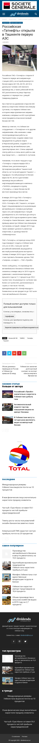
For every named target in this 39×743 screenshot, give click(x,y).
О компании (16, 736)
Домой (4, 19)
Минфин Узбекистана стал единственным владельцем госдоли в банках (24, 578)
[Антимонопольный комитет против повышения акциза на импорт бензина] (7, 407)
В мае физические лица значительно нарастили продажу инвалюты (19, 498)
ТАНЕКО (22, 338)
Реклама (24, 736)
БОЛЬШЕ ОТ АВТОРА (12, 386)
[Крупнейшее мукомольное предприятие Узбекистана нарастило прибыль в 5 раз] (6, 565)
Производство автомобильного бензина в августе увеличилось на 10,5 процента (24, 554)
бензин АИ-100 (13, 338)
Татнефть (30, 338)
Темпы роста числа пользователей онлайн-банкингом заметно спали (18, 521)
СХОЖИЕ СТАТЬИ (11, 384)
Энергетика (12, 19)
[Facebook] (13, 641)
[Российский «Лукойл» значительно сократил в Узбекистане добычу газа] (7, 394)
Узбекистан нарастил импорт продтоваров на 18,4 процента (23, 588)
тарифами (9, 316)
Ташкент (6, 341)
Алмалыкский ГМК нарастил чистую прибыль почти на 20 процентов (19, 532)
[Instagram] (19, 641)
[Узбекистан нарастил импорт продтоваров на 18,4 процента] (6, 589)
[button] (36, 14)
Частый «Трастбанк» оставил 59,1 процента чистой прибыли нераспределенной (17, 510)
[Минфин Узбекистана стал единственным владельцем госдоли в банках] (6, 577)
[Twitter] (25, 641)
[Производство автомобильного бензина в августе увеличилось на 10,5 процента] (6, 554)
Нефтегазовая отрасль (25, 19)
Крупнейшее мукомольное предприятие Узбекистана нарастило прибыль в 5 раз (24, 566)
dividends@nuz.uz (26, 635)
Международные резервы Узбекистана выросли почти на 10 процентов (18, 487)
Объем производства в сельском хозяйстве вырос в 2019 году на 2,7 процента (24, 601)
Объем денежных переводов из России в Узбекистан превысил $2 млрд (10, 370)
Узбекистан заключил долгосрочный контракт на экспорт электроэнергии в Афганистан (28, 371)
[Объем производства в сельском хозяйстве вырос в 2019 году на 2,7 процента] (6, 600)
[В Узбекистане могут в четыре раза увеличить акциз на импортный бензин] (7, 420)
